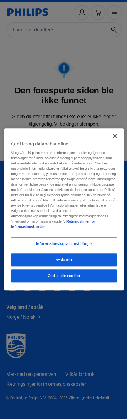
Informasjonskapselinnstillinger (62, 246)
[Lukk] (111, 133)
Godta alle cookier (61, 279)
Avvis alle (61, 262)
